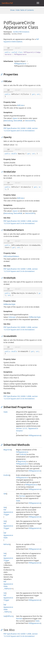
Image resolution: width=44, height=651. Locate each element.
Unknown (12, 317)
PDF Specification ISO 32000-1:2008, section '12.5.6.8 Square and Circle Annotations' (21, 129)
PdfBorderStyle (9, 304)
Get (5, 493)
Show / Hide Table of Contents (22, 10)
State (6, 412)
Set (5, 553)
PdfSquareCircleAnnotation (21, 40)
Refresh (7, 544)
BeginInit (7, 450)
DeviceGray (8, 120)
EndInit (6, 475)
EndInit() (22, 454)
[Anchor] (2, 74)
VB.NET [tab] (18, 48)
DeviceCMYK (30, 120)
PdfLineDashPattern (11, 256)
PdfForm (7, 588)
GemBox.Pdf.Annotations (21, 32)
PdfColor (20, 105)
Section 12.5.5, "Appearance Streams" (27, 429)
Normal (22, 496)
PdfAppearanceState (8, 535)
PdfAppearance (20, 63)
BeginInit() (22, 461)
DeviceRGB (18, 120)
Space (15, 118)
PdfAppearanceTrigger (8, 512)
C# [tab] (8, 48)
